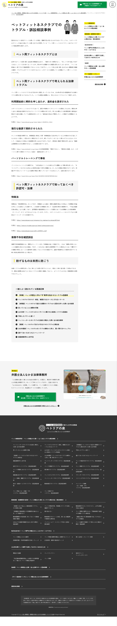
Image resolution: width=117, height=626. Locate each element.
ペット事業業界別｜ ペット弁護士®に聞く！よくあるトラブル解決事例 (33, 439)
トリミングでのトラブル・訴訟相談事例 (87, 478)
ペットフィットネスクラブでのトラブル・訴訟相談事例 (89, 470)
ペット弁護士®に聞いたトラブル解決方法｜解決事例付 (94, 36)
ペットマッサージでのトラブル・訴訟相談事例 (57, 462)
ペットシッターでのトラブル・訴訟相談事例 (57, 478)
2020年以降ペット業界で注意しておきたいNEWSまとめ (94, 56)
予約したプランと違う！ (26, 316)
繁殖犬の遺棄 (17, 553)
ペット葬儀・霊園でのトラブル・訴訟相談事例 (26, 479)
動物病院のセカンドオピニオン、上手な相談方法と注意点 (89, 507)
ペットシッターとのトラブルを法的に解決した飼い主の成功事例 (40, 320)
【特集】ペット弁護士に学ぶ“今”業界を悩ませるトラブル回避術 (43, 295)
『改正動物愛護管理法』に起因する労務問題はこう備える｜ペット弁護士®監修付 (26, 559)
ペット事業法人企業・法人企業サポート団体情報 (94, 65)
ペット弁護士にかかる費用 (21, 537)
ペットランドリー (50, 553)
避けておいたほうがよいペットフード (31, 333)
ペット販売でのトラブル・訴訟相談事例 (52, 492)
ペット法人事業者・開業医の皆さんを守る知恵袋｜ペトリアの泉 (36, 614)
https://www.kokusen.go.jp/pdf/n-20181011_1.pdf (32, 231)
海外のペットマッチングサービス (81, 554)
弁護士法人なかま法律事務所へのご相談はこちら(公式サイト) (92, 5)
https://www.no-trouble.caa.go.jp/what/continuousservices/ (35, 225)
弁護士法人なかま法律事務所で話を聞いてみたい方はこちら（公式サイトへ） (35, 397)
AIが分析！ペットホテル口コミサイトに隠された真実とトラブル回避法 (42, 312)
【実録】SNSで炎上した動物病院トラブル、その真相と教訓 (26, 507)
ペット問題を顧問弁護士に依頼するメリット (57, 537)
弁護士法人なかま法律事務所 (93, 75)
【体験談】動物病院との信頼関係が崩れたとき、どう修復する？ (26, 512)
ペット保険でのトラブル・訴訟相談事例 (87, 466)
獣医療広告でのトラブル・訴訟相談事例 (24, 475)
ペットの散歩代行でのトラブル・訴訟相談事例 (89, 462)
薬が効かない (48, 511)
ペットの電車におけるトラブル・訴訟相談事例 (26, 470)
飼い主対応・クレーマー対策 (84, 537)
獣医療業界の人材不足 (26, 337)
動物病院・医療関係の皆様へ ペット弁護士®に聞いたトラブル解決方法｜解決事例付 (37, 500)
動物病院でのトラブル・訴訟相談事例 (55, 483)
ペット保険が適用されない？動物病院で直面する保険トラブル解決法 (89, 512)
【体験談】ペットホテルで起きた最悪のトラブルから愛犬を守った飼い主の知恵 (46, 303)
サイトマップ (100, 614)
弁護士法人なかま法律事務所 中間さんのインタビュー (40, 406)
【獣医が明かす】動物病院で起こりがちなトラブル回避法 (89, 518)
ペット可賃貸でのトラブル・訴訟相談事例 (57, 466)
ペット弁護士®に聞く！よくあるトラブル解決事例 (94, 25)
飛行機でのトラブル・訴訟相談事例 (55, 469)
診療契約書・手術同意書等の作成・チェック (26, 540)
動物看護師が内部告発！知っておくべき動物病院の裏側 (26, 518)
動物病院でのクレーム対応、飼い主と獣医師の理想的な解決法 (57, 518)
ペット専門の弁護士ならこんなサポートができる (94, 47)
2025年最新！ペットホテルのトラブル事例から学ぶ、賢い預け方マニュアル (44, 328)
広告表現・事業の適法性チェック (54, 540)
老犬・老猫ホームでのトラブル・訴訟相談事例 (26, 485)
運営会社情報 (99, 84)
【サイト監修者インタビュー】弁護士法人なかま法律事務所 (29, 577)
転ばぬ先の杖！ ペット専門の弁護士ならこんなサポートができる (31, 531)
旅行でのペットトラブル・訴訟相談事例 (24, 466)
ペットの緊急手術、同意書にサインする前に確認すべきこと (57, 507)
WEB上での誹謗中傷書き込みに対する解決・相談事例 (26, 523)
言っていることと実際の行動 (28, 308)
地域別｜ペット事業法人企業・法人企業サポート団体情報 (29, 567)
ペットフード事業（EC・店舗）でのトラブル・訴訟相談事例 (83, 486)
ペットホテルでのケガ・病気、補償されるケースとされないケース (41, 299)
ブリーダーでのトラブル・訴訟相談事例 (87, 475)
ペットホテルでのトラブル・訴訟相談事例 (57, 475)
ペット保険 (48, 558)
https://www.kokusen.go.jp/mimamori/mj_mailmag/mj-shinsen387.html (38, 220)
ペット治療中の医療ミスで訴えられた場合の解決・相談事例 (89, 523)
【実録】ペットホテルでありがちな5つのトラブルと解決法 (38, 324)
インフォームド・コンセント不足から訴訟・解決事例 (57, 523)
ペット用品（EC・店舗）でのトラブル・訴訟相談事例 (21, 492)
